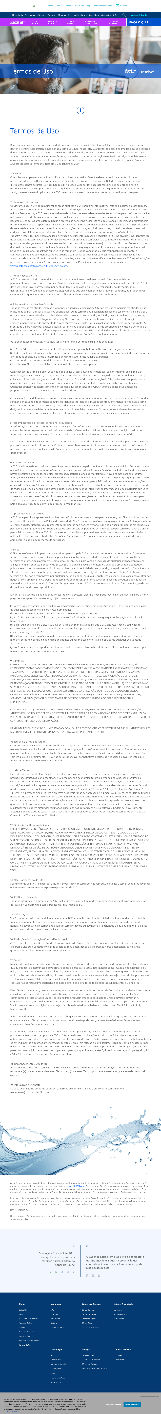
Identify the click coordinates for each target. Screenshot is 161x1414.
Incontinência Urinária (91, 1360)
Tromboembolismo (121, 1314)
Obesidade (94, 15)
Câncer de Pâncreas (90, 1327)
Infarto (53, 1373)
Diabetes (118, 1355)
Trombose (117, 1310)
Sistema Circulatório (77, 15)
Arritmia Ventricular (59, 1364)
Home (50, 6)
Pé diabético (118, 1319)
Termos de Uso (25, 1345)
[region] (80, 1403)
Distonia (54, 1323)
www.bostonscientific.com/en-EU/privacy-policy (38, 265)
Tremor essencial (58, 1327)
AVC (52, 1310)
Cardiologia (30, 15)
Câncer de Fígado (89, 1319)
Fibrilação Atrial (57, 1368)
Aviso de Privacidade (27, 1332)
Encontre (113, 22)
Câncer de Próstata (89, 1314)
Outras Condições (109, 15)
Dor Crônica (55, 1319)
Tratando (53, 22)
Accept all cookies (132, 1404)
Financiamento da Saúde (103, 6)
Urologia (62, 15)
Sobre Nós (79, 6)
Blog (88, 6)
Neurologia (17, 15)
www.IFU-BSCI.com (76, 1186)
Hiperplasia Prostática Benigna (95, 1368)
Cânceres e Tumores (46, 15)
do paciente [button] (91, 22)
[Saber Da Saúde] (37, 6)
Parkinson (54, 1314)
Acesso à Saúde (139, 15)
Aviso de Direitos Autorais (29, 1340)
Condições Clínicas (64, 6)
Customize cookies (113, 1404)
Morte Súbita (56, 1382)
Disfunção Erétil (88, 1355)
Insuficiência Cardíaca (59, 1378)
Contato (22, 1327)
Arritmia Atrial (56, 1360)
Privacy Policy (13, 1411)
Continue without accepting (149, 1396)
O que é (36, 22)
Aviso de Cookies (26, 1336)
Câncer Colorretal (89, 1310)
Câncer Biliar (87, 1323)
